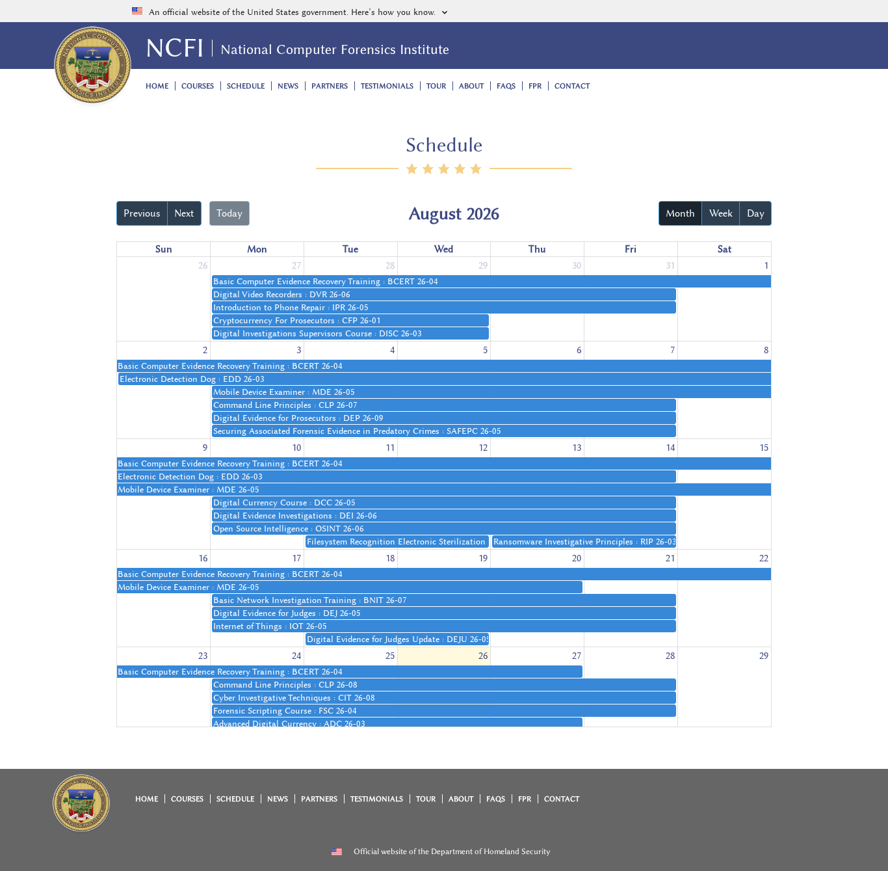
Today (229, 213)
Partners (329, 86)
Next (184, 213)
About (471, 86)
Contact (572, 86)
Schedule (246, 86)
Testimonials (387, 86)
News (288, 86)
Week (721, 213)
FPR (535, 86)
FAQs (506, 86)
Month (680, 213)
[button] (444, 11)
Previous (142, 213)
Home (157, 86)
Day (755, 213)
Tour (436, 86)
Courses (197, 86)
